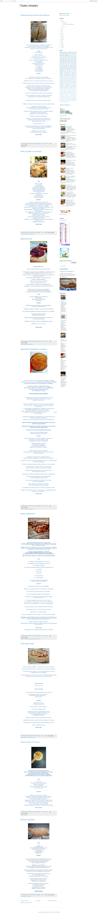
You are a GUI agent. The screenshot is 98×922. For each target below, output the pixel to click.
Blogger (58, 912)
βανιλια (27, 896)
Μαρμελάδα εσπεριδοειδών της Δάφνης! (33, 349)
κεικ (61, 53)
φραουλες (74, 63)
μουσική (72, 56)
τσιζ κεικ (73, 69)
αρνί (75, 81)
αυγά (24, 896)
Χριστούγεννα (65, 56)
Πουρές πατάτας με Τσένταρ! (29, 742)
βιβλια (64, 91)
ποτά (68, 63)
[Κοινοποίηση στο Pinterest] (26, 145)
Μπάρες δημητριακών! (27, 514)
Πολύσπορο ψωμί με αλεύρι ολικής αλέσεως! (35, 15)
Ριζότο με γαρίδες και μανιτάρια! (30, 151)
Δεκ (62, 21)
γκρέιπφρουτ (68, 83)
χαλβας (61, 78)
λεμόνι (25, 508)
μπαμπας (74, 96)
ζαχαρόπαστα (65, 92)
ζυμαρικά (68, 61)
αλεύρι (63, 61)
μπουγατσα (61, 87)
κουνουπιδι (70, 79)
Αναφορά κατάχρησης (65, 104)
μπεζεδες (62, 97)
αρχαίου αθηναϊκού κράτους (46, 273)
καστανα (65, 79)
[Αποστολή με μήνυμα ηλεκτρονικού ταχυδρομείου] (21, 145)
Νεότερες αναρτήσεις (24, 900)
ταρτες (69, 69)
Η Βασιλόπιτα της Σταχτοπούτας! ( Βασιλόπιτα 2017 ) (71, 144)
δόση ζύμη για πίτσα (39, 685)
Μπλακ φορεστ (70, 89)
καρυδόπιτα (73, 78)
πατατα (25, 814)
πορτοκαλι (29, 344)
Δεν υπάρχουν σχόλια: (45, 143)
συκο (32, 344)
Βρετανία (40, 409)
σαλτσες (69, 62)
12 (61, 44)
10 (61, 47)
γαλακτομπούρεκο (72, 82)
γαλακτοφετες (69, 91)
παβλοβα (66, 87)
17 (61, 36)
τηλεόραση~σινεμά (63, 71)
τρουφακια (72, 81)
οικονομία (73, 73)
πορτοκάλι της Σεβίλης (25, 410)
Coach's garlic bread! (27, 644)
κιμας (67, 68)
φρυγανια (66, 101)
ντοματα (25, 737)
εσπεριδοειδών (48, 398)
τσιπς (68, 88)
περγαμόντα (35, 405)
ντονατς (65, 81)
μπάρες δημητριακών (27, 638)
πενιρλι (75, 87)
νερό (43, 400)
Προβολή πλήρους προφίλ (64, 15)
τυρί (75, 100)
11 (61, 45)
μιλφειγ (74, 80)
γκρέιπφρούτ (46, 403)
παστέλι (61, 98)
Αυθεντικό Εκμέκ (69, 152)
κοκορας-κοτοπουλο (65, 64)
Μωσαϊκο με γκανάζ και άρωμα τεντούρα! (70, 200)
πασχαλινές (62, 74)
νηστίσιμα (62, 57)
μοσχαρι (73, 72)
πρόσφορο (68, 98)
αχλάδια (62, 82)
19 (61, 33)
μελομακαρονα (68, 80)
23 (61, 20)
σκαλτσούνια (63, 88)
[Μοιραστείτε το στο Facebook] (25, 145)
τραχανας (72, 100)
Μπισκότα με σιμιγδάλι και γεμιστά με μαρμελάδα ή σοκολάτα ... (70, 177)
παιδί (31, 638)
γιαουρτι (68, 60)
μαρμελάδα (25, 344)
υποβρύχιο (62, 101)
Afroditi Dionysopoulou (65, 13)
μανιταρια (67, 72)
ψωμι (24, 146)
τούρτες (67, 67)
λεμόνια (39, 403)
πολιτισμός (74, 64)
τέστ (68, 81)
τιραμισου (73, 77)
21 (61, 30)
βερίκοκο (68, 78)
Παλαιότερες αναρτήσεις (52, 900)
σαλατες (63, 62)
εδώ (43, 704)
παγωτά (61, 69)
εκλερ (60, 92)
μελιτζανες (61, 73)
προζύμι (64, 98)
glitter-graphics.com (63, 115)
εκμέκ (74, 83)
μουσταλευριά (62, 96)
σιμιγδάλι (61, 77)
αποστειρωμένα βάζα (42, 323)
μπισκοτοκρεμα (68, 97)
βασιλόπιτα (62, 70)
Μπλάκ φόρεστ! (69, 185)
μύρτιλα (61, 81)
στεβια (61, 100)
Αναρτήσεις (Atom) (28, 902)
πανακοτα (73, 97)
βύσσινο (66, 82)
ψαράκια (71, 67)
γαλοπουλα (61, 83)
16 (61, 37)
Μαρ (63, 26)
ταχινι (69, 77)
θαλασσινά (63, 68)
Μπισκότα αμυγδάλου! (27, 819)
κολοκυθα (68, 70)
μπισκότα (29, 896)
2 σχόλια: (42, 232)
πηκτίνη (43, 412)
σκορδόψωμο (31, 737)
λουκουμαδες (72, 68)
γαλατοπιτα (73, 91)
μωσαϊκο (67, 73)
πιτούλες (74, 61)
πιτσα (27, 737)
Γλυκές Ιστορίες (29, 5)
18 (61, 34)
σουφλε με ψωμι (66, 99)
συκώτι (45, 282)
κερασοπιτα (71, 92)
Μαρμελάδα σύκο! (26, 239)
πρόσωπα (62, 67)
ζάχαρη (39, 400)
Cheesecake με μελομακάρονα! (68, 24)
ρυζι (73, 70)
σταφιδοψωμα (73, 99)
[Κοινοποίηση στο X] (24, 145)
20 (61, 31)
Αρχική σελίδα (38, 900)
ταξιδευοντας (67, 74)
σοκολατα (38, 638)
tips (65, 89)
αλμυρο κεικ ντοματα (67, 90)
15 (61, 39)
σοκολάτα (61, 99)
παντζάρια (70, 87)
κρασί (74, 79)
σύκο (41, 282)
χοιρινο (64, 78)
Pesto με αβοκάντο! (69, 192)
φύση (63, 63)
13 (61, 42)
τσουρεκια (73, 74)
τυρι (26, 814)
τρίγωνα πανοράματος (66, 100)
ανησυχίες (67, 58)
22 (61, 28)
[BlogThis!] (23, 145)
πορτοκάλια (26, 405)
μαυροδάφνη (62, 80)
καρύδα (61, 79)
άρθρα (61, 52)
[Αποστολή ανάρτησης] (50, 143)
